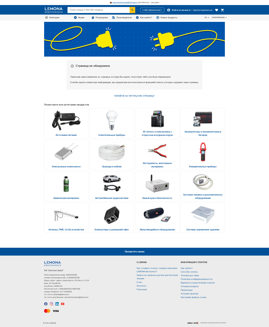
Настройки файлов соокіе (193, 297)
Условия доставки (190, 275)
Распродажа (102, 17)
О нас (139, 282)
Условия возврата (190, 286)
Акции (81, 17)
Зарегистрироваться (202, 10)
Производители (124, 17)
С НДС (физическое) (151, 10)
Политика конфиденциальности (196, 279)
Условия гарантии (189, 293)
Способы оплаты (189, 272)
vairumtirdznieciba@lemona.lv (125, 3)
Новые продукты (169, 17)
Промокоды (187, 290)
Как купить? (146, 17)
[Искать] (132, 10)
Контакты (141, 286)
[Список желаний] (216, 10)
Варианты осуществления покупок (198, 282)
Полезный (142, 289)
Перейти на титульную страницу (134, 96)
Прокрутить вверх (134, 251)
